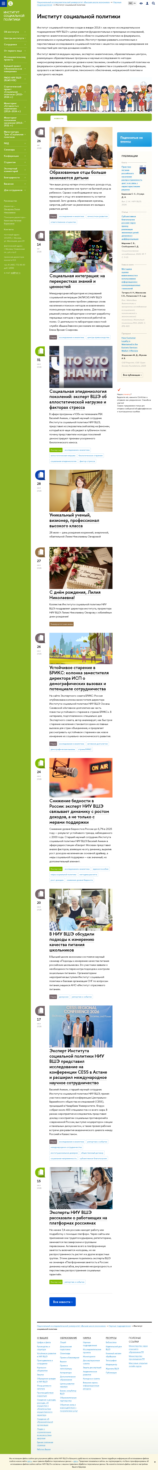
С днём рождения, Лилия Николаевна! (75, 594)
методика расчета (88, 874)
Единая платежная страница (45, 1444)
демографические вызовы (63, 749)
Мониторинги (89, 1356)
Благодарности (12, 177)
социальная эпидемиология (63, 461)
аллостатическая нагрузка (63, 455)
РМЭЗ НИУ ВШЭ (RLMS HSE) (12, 79)
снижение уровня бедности (80, 880)
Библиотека (111, 1342)
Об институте (11, 31)
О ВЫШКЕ (42, 1338)
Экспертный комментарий (11, 170)
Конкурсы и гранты (91, 1378)
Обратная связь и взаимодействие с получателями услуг (69, 1407)
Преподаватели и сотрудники (45, 1362)
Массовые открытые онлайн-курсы (138, 1365)
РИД (6, 143)
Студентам (10, 162)
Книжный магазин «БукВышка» (113, 1355)
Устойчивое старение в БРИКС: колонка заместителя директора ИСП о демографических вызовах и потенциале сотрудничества (79, 678)
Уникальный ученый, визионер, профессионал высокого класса (74, 520)
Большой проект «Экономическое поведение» (13, 68)
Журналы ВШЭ (112, 1368)
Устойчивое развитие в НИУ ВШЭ (46, 1355)
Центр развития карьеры (67, 1385)
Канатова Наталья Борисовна (12, 222)
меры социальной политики (63, 874)
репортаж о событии (82, 996)
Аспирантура (65, 1372)
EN (135, 3)
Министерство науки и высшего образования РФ (138, 1349)
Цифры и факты (44, 1342)
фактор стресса (87, 461)
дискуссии (64, 996)
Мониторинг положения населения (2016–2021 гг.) (13, 121)
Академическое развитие (90, 1373)
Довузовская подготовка (66, 1348)
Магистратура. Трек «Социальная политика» (13, 134)
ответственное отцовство (63, 222)
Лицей (63, 1342)
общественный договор (92, 1152)
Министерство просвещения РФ (137, 1357)
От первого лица (13, 50)
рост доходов (57, 880)
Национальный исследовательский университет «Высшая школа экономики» (71, 1326)
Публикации (111, 1372)
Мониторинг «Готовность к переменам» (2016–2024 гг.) (12, 107)
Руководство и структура (43, 1348)
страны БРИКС (84, 749)
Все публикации (131, 375)
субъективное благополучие (93, 1158)
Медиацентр (111, 1364)
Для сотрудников (13, 190)
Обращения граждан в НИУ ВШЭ (46, 1380)
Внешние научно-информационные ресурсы (91, 1385)
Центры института (14, 38)
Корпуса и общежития (42, 1369)
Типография (111, 1360)
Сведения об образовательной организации (45, 1422)
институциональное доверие (64, 1152)
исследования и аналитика (71, 216)
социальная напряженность (64, 1158)
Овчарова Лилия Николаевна (12, 211)
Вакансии (9, 183)
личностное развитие (97, 216)
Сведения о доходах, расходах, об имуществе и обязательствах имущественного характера (46, 1407)
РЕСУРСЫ (111, 1338)
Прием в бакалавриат (69, 1357)
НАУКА (87, 1338)
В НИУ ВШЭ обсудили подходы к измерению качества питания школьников (71, 942)
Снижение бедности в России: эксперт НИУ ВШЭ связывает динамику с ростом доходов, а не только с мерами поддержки (79, 811)
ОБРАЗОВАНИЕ (68, 1338)
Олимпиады (65, 1353)
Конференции (11, 155)
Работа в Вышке (44, 1449)
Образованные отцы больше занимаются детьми (77, 175)
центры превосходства (98, 337)
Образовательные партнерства (68, 1399)
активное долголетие (97, 743)
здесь (29, 1461)
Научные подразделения (120, 1326)
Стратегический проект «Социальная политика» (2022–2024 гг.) (13, 92)
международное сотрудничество (66, 1147)
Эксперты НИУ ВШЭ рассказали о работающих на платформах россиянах (78, 1217)
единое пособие (100, 869)
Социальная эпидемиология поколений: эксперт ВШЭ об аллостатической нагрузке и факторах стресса (78, 399)
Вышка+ (63, 1361)
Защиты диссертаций (92, 1367)
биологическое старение (91, 455)
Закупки (40, 1374)
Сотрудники (10, 44)
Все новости (61, 1302)
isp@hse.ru (15, 272)
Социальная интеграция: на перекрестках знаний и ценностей (77, 281)
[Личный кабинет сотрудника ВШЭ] (147, 3)
